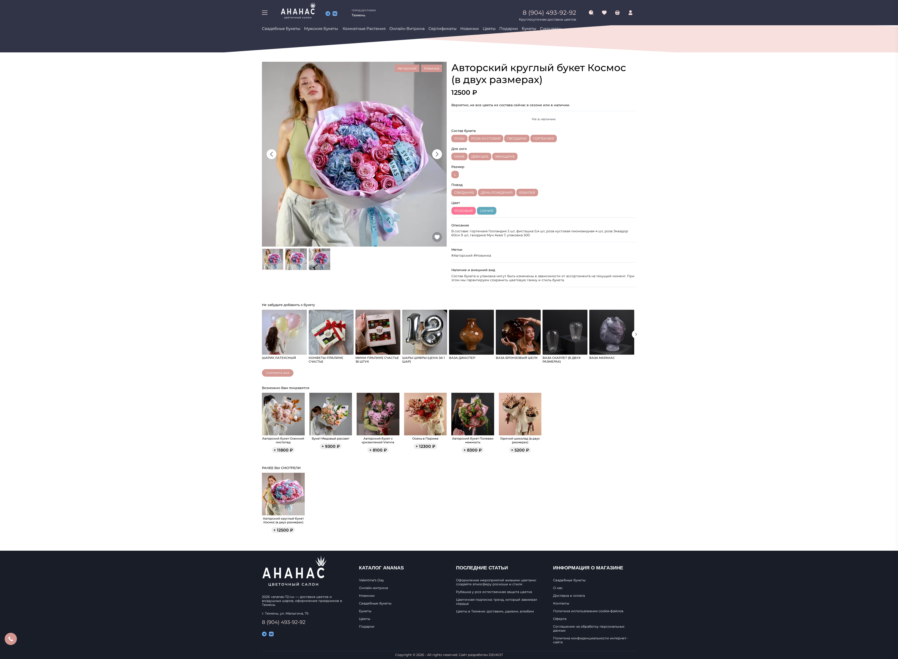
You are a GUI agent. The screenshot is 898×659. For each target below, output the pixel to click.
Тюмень (358, 15)
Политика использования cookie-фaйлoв (588, 611)
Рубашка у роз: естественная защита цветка (494, 592)
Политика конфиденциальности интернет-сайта (590, 640)
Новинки (469, 28)
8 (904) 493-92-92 (283, 622)
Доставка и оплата (569, 596)
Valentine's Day (371, 580)
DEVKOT (496, 655)
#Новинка (482, 255)
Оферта (559, 619)
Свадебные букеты (281, 28)
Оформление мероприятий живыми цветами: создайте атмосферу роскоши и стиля (496, 582)
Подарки (508, 28)
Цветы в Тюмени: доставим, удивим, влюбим (495, 611)
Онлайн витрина (407, 28)
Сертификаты (442, 28)
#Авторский (462, 255)
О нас (558, 588)
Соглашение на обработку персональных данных (588, 629)
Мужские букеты (321, 28)
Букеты (529, 28)
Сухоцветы (550, 28)
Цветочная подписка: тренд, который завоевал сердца (496, 602)
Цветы (489, 28)
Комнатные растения (364, 28)
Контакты (561, 603)
